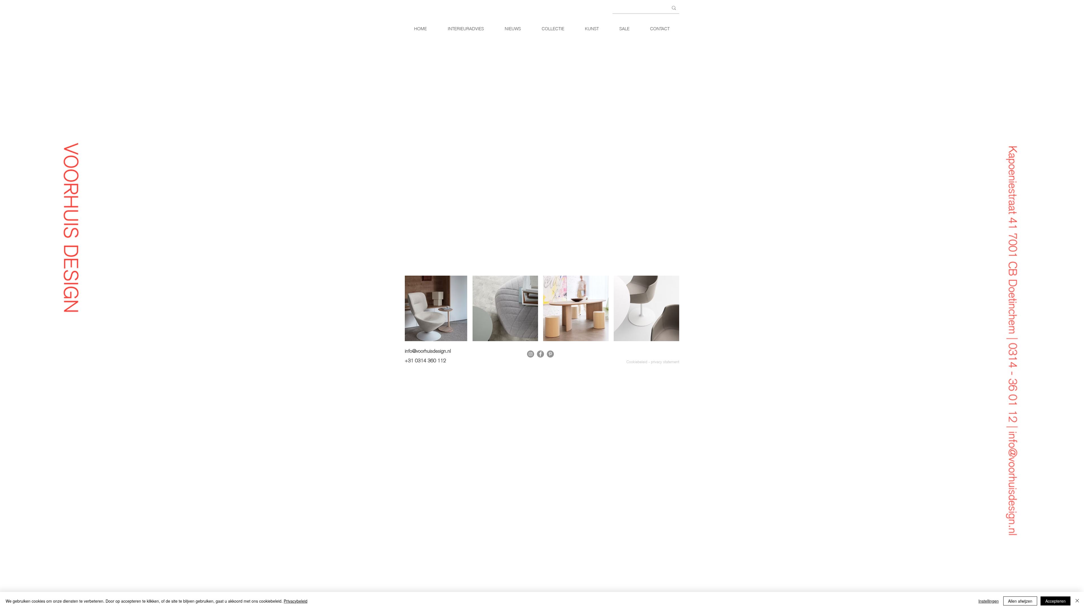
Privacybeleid (295, 601)
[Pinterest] (550, 354)
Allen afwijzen (1020, 601)
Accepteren (1055, 601)
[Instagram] (530, 354)
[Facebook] (540, 354)
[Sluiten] (1077, 600)
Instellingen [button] (988, 601)
